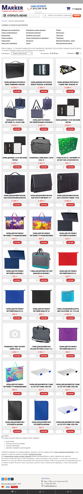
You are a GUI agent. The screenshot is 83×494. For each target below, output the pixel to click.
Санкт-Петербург (38, 6)
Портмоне (59, 35)
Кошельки (29, 41)
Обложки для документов (11, 30)
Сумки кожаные (7, 38)
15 (50, 53)
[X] (12, 479)
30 (52, 53)
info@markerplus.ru (50, 486)
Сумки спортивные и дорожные (37, 38)
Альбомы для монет (33, 35)
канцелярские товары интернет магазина (17, 456)
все (57, 53)
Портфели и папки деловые (36, 30)
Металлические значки (64, 43)
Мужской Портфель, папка (65, 41)
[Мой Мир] (9, 479)
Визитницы (60, 33)
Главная (4, 21)
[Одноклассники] (6, 479)
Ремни (58, 30)
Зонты (28, 43)
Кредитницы (6, 35)
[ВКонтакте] (3, 479)
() (15, 491)
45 (54, 53)
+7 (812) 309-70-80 (38, 9)
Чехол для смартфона (9, 43)
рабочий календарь (35, 454)
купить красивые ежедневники (64, 452)
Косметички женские (33, 33)
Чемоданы (60, 38)
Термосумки (6, 41)
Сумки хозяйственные (9, 33)
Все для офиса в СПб (9, 484)
